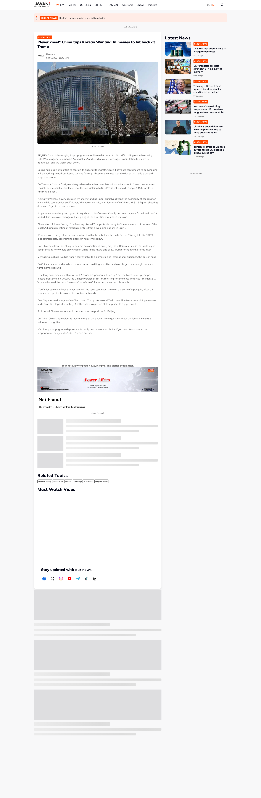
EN (213, 4)
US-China (85, 4)
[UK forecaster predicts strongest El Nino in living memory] (178, 66)
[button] (36, 16)
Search (222, 5)
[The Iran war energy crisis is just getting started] (178, 49)
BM (209, 4)
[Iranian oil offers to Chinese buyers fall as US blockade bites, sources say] (178, 147)
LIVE (62, 4)
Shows (140, 4)
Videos (72, 4)
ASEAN (114, 4)
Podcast (152, 4)
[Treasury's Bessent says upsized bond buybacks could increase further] (178, 86)
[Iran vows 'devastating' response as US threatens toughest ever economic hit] (178, 107)
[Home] (42, 5)
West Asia (127, 4)
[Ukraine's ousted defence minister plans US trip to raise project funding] (178, 127)
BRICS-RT (100, 4)
